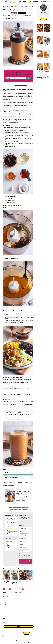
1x (12, 515)
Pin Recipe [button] (23, 501)
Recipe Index (7, 4)
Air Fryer (14, 1)
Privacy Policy (4, 635)
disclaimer (23, 85)
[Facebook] (41, 1)
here (26, 85)
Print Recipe (18, 501)
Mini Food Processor (9, 541)
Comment (5, 604)
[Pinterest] (45, 1)
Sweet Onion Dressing (22, 120)
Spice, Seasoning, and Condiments (15, 4)
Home (4, 4)
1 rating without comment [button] (17, 592)
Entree (24, 1)
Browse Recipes (29, 1)
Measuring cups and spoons (10, 548)
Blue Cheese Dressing (13, 122)
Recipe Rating (5, 600)
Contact (3, 636)
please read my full (18, 85)
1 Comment (7, 7)
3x (15, 515)
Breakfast (35, 1)
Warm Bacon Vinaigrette (12, 120)
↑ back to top (26, 633)
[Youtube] (43, 1)
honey (13, 527)
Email (4, 622)
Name (4, 618)
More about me (43, 18)
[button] (16, 493)
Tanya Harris (18, 489)
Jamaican (19, 1)
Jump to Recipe (14, 13)
